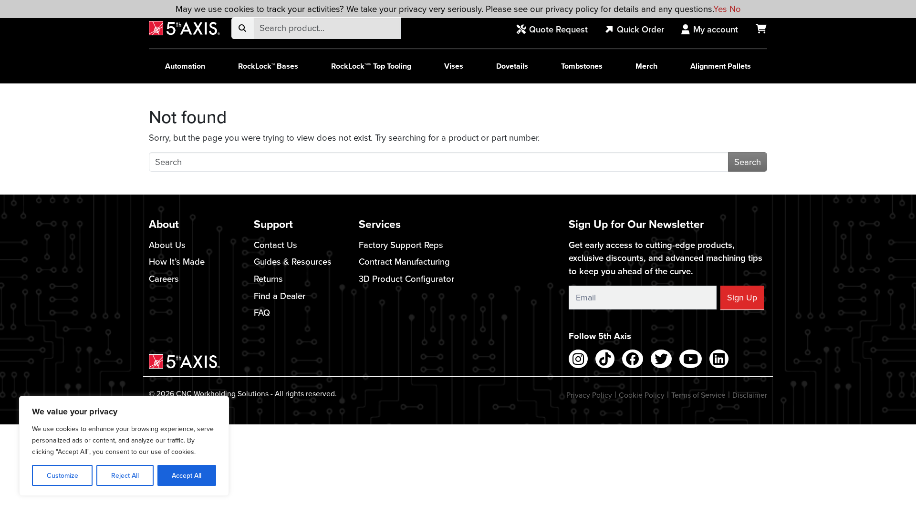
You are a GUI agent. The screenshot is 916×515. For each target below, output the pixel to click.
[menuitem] (557, 30)
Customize (62, 475)
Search (747, 161)
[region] (124, 446)
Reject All (125, 475)
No (735, 8)
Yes (720, 8)
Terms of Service (698, 395)
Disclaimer (749, 395)
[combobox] (327, 28)
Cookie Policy (642, 395)
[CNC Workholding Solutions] (184, 28)
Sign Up (742, 297)
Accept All (186, 475)
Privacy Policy (589, 395)
